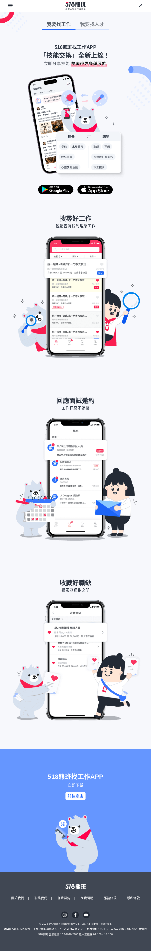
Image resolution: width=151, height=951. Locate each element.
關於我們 (17, 898)
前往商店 (75, 796)
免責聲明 (87, 898)
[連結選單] (10, 5)
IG (64, 915)
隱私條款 (133, 898)
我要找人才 (92, 24)
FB (75, 915)
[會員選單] (140, 5)
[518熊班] (75, 6)
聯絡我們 (40, 898)
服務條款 (110, 898)
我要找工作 (59, 24)
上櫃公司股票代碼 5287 (47, 929)
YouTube (86, 915)
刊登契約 (63, 898)
